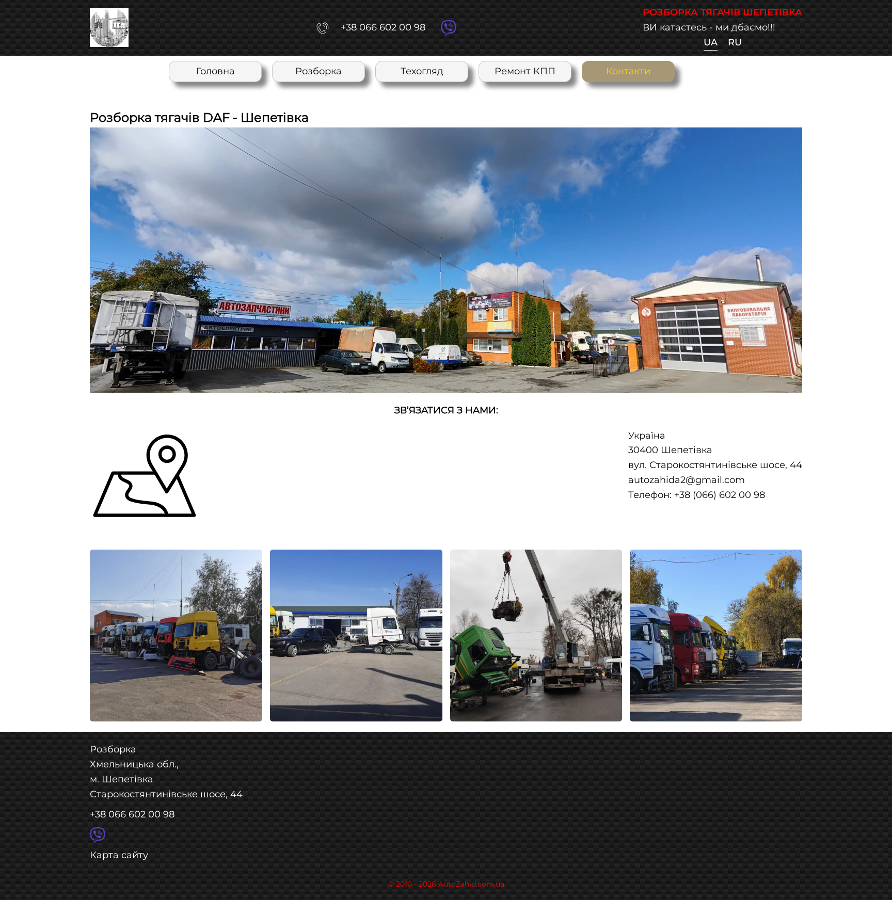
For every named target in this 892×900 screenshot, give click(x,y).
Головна (215, 71)
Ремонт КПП (525, 71)
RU (735, 42)
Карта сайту (119, 855)
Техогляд (422, 71)
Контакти (628, 71)
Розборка (318, 71)
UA (711, 42)
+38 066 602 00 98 (132, 814)
